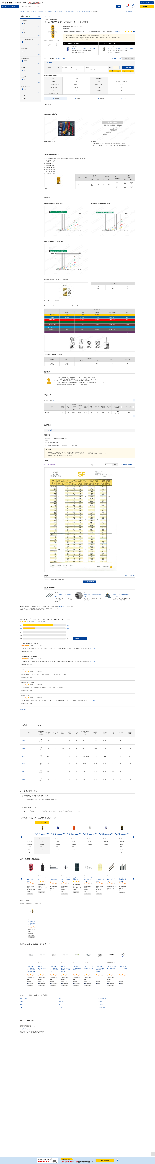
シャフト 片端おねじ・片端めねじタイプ (111, 879)
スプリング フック (63, 998)
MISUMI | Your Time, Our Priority (9, 2)
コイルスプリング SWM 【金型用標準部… (31, 879)
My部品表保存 (117, 58)
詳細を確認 (117, 31)
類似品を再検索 (90, 582)
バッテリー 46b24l (102, 998)
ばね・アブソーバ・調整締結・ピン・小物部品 (41, 11)
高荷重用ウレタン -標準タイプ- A (77, 878)
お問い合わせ (133, 7)
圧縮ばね (61, 11)
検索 (119, 6)
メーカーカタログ (62, 606)
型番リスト (79, 98)
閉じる (117, 1160)
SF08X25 (23, 740)
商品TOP (46, 464)
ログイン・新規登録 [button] (148, 2)
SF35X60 (23, 771)
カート (127, 7)
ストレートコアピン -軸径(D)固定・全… (54, 879)
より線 (60, 1007)
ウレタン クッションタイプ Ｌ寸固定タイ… (100, 879)
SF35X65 (23, 779)
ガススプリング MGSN (42, 878)
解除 (39, 26)
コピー (59, 58)
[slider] (92, 465)
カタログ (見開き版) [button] (127, 464)
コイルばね (100, 1004)
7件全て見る (23, 709)
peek (21, 1007)
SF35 (25, 98)
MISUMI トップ (24, 11)
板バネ (21, 1004)
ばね (56, 11)
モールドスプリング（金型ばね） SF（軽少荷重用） (78, 11)
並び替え (121, 407)
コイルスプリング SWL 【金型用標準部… (65, 879)
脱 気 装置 (61, 1001)
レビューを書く (81, 638)
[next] (133, 837)
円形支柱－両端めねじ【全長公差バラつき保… (123, 879)
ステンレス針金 (101, 1007)
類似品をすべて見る (130, 575)
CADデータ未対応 (129, 58)
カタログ (53, 44)
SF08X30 (23, 748)
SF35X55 (23, 764)
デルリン (22, 1001)
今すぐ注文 (116, 71)
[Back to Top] (153, 1154)
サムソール (47, 16)
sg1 (60, 1004)
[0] (127, 5)
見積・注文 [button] (147, 6)
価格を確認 (128, 67)
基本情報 (50, 430)
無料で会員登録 (105, 1160)
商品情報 (57, 98)
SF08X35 (23, 756)
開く (115, 464)
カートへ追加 (129, 71)
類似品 (50, 63)
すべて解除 (37, 16)
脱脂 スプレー (23, 998)
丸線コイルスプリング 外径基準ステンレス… (88, 879)
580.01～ (26, 42)
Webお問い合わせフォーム (26, 1029)
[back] (21, 837)
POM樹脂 (100, 1001)
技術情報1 (52, 464)
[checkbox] (30, 23)
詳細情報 (102, 98)
